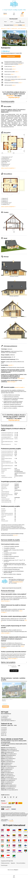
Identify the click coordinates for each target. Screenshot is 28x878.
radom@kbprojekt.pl (8, 774)
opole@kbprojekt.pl (8, 769)
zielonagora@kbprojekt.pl (12, 789)
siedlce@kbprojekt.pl (9, 777)
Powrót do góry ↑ (4, 865)
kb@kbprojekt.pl (14, 97)
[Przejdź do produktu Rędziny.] (14, 690)
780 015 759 (3, 735)
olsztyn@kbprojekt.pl (9, 768)
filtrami (5, 21)
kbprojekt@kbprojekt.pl (17, 581)
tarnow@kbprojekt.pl (8, 782)
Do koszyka (5, 706)
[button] (14, 85)
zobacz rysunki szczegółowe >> (8, 168)
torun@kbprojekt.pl (8, 783)
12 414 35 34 (4, 729)
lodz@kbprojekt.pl (7, 764)
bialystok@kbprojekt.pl (10, 747)
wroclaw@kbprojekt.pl (10, 788)
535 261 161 (3, 733)
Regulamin (13, 863)
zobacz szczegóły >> (12, 381)
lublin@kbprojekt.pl (8, 763)
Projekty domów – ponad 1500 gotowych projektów (19, 28)
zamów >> (14, 66)
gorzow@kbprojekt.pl (11, 753)
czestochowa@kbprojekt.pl (13, 750)
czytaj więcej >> (21, 378)
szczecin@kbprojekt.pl (10, 780)
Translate (11, 820)
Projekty (8, 28)
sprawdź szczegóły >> (20, 387)
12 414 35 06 (4, 727)
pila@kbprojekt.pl (7, 771)
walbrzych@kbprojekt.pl (11, 785)
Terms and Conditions (20, 863)
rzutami (11, 21)
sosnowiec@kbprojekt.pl (11, 778)
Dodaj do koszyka (11, 56)
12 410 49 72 (4, 732)
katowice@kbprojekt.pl (10, 758)
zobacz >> (14, 69)
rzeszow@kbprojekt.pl (10, 775)
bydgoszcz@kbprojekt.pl (11, 749)
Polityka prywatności (5, 863)
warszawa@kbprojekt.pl (11, 786)
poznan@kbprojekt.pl (9, 772)
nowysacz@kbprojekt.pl (11, 766)
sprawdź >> (20, 64)
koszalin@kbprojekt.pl (10, 761)
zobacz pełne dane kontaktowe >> (8, 720)
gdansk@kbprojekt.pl (9, 752)
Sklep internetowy (12, 869)
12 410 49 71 (4, 730)
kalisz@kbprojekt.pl (8, 757)
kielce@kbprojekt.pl (8, 760)
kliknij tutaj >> (15, 535)
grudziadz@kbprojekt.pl (11, 755)
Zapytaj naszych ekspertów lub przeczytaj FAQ (11, 587)
